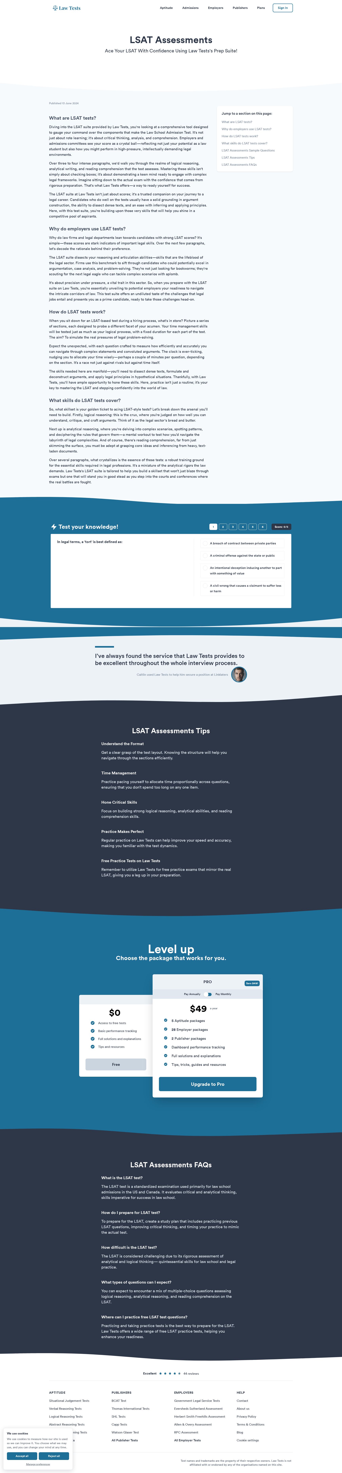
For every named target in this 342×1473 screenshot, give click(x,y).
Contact (242, 1401)
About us (243, 1409)
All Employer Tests (187, 1440)
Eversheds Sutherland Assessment (198, 1409)
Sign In (283, 8)
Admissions (190, 8)
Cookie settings (248, 1440)
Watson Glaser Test (125, 1432)
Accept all (22, 1456)
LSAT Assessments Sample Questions (248, 150)
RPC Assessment (186, 1432)
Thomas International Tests (130, 1409)
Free (116, 1064)
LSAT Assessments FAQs (239, 165)
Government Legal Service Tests (197, 1401)
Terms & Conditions (250, 1424)
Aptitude (166, 8)
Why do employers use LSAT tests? (246, 129)
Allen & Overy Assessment (193, 1424)
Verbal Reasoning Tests (65, 1409)
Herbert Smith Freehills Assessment (199, 1416)
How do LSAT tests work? (240, 136)
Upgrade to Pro (207, 1084)
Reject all (54, 1456)
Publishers (240, 8)
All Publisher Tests (125, 1440)
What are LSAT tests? (237, 122)
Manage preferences (38, 1464)
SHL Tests (118, 1416)
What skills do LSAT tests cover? (244, 143)
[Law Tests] (66, 8)
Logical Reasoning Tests (66, 1416)
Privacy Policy (246, 1416)
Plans (261, 8)
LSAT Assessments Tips (238, 157)
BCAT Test (119, 1401)
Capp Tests (119, 1424)
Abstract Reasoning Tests (67, 1424)
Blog (240, 1432)
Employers (215, 8)
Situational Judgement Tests (69, 1401)
